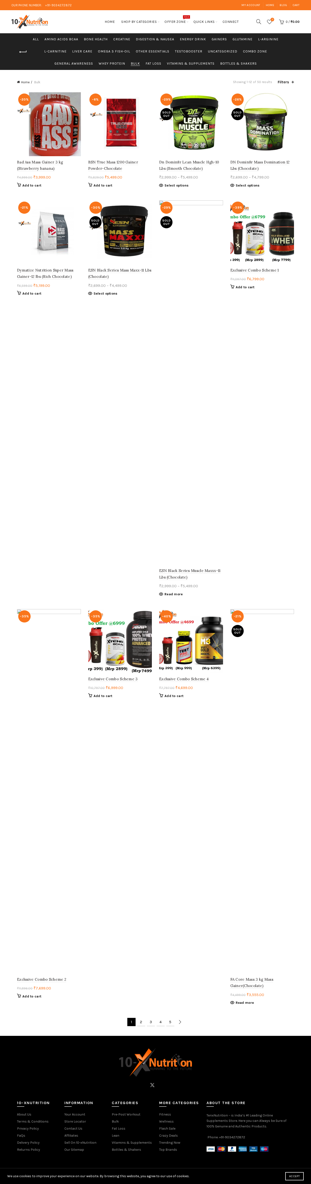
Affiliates (71, 1135)
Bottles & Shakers (238, 63)
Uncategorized (222, 51)
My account (251, 5)
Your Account (74, 1114)
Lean (115, 1135)
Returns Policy (28, 1150)
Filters (283, 82)
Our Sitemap (74, 1150)
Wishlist (272, 19)
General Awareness (73, 63)
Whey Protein (112, 63)
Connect (231, 22)
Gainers (219, 39)
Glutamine (242, 39)
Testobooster (188, 51)
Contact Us (73, 1128)
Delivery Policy (28, 1143)
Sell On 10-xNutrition (80, 1143)
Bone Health (96, 39)
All (36, 39)
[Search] (259, 21)
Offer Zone (176, 20)
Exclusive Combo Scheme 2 (41, 979)
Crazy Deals (168, 1135)
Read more (173, 594)
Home (270, 5)
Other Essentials (152, 51)
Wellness (166, 1121)
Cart (296, 5)
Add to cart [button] (31, 185)
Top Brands (168, 1150)
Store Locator (75, 1121)
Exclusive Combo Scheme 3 (113, 679)
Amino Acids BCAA (61, 39)
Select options (176, 185)
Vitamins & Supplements (191, 63)
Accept (294, 1176)
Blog (283, 5)
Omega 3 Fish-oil (114, 51)
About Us (24, 1114)
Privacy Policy (28, 1128)
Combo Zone (255, 51)
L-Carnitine (55, 51)
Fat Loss (153, 63)
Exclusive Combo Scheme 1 (254, 270)
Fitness (165, 1114)
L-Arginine (268, 39)
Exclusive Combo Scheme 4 (184, 679)
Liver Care (82, 51)
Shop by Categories (139, 22)
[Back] (23, 52)
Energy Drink (193, 39)
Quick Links (204, 22)
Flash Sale (167, 1128)
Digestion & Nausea (155, 39)
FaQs (21, 1135)
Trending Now (169, 1143)
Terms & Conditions (33, 1121)
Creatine (121, 39)
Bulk (135, 63)
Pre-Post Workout (126, 1114)
